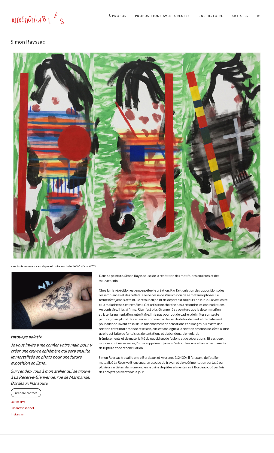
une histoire (210, 16)
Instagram (17, 414)
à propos (118, 16)
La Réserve (18, 401)
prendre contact (26, 393)
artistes (240, 16)
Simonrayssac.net (22, 408)
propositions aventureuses (162, 16)
